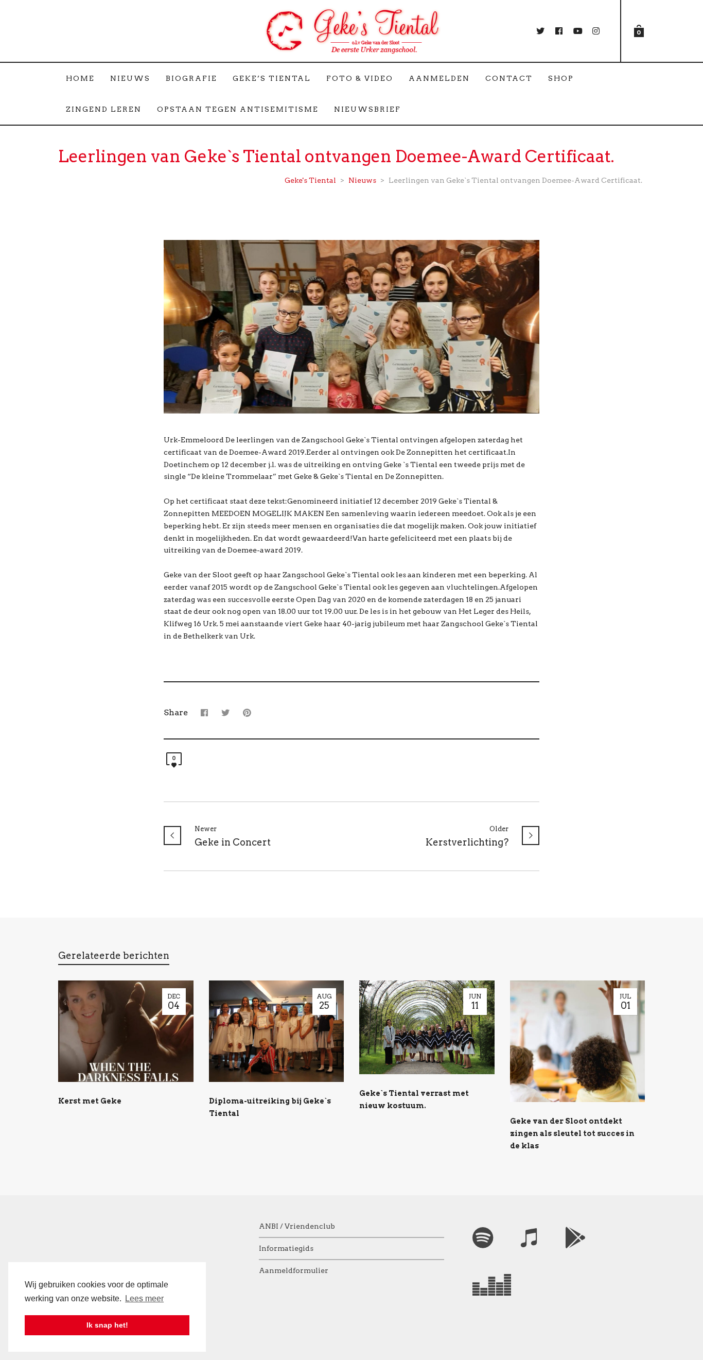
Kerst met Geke (89, 1101)
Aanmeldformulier (293, 1270)
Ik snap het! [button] (107, 1325)
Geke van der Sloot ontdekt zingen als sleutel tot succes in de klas (572, 1133)
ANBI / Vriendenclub (297, 1226)
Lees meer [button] (144, 1298)
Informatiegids (286, 1248)
